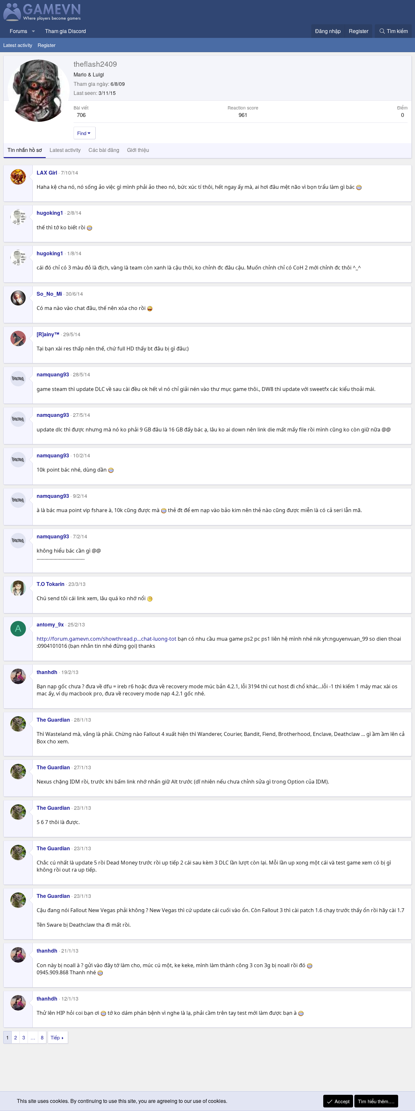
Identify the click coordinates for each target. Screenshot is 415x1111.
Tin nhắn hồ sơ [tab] (24, 150)
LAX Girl (47, 172)
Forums (18, 31)
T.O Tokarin (51, 584)
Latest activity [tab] (65, 150)
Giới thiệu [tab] (138, 150)
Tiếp (55, 1037)
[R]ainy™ (48, 334)
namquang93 (53, 374)
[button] (33, 31)
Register (46, 44)
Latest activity (17, 44)
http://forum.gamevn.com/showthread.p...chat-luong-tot (106, 638)
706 (81, 114)
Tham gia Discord (65, 31)
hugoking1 (50, 212)
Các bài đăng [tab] (104, 150)
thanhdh (47, 672)
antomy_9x (50, 624)
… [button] (32, 1037)
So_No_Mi (49, 293)
